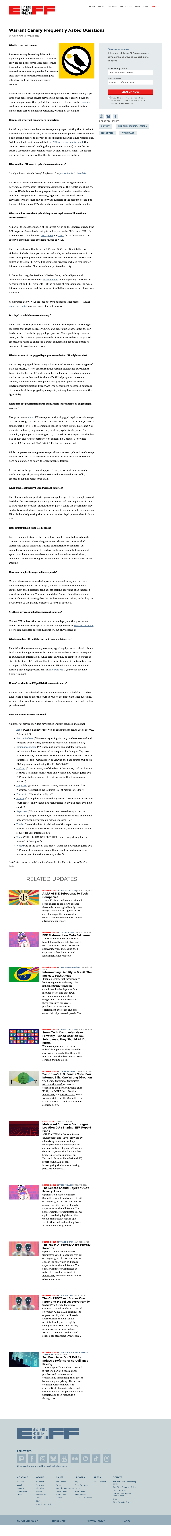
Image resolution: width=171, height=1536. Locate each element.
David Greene (68, 932)
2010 (60, 235)
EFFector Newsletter (83, 1498)
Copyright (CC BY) (27, 1521)
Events (77, 1488)
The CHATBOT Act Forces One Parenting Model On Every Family (66, 1300)
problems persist (18, 306)
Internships (41, 1494)
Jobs (38, 1498)
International (60, 1494)
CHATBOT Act (67, 1094)
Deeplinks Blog (50, 891)
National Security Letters (132, 126)
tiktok (96, 1458)
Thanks (125, 1521)
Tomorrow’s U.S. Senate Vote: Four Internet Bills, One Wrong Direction (67, 1075)
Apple (19, 729)
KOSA (45, 1091)
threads (107, 1458)
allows (31, 417)
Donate (155, 7)
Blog (77, 1482)
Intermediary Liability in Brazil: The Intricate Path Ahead (67, 973)
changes (67, 985)
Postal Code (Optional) (118, 69)
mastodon (21, 1458)
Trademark (59, 1521)
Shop (145, 7)
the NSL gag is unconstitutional (66, 142)
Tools (137, 7)
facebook (32, 1458)
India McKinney (68, 1071)
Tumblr (20, 824)
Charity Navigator (58, 1466)
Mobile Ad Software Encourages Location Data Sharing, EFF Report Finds (66, 1127)
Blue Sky (53, 1458)
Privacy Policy (96, 1521)
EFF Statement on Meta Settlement (67, 935)
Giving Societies (120, 1490)
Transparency (61, 1491)
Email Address (114, 78)
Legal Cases (80, 1491)
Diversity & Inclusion (44, 1504)
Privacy (105, 126)
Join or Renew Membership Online (125, 1483)
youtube (64, 1458)
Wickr (19, 845)
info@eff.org (56, 669)
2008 (50, 235)
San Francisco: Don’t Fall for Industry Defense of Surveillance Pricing (65, 1361)
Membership (22, 1491)
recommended (50, 279)
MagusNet (21, 785)
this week (57, 1084)
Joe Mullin (66, 1185)
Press (19, 1494)
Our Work (112, 7)
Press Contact (100, 1482)
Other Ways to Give (121, 1502)
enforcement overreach (54, 1009)
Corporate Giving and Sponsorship (122, 1494)
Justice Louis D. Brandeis (72, 173)
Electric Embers (24, 738)
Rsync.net (21, 811)
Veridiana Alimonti (70, 967)
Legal (19, 1485)
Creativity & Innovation (64, 1488)
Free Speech (60, 1482)
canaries (85, 102)
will (44, 1084)
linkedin (85, 1458)
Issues (101, 7)
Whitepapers (80, 1494)
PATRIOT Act (128, 133)
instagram (42, 1458)
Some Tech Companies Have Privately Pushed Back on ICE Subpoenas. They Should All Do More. (64, 1037)
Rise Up (20, 798)
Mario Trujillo (68, 891)
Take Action (126, 7)
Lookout (20, 768)
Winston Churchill (84, 625)
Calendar (40, 1482)
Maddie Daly (67, 1242)
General (20, 1482)
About (92, 7)
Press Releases (81, 1485)
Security (20, 1488)
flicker (75, 1458)
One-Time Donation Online (124, 1487)
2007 (43, 235)
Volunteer (40, 1485)
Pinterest (21, 794)
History (39, 1491)
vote (49, 1084)
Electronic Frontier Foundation (32, 12)
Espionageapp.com (26, 747)
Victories (40, 1488)
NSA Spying (107, 133)
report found (49, 1161)
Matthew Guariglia (70, 1352)
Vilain (19, 837)
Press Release (49, 1121)
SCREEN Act (60, 1091)
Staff (38, 1501)
